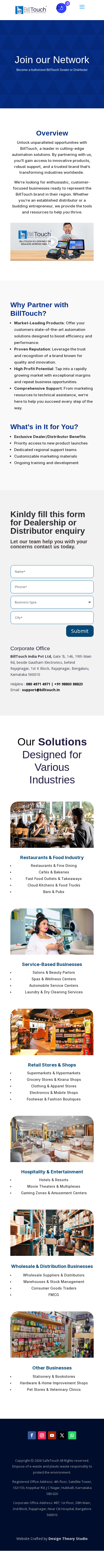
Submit (80, 631)
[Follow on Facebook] (32, 1435)
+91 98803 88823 (68, 684)
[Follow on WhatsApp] (72, 1435)
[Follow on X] (62, 1435)
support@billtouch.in (41, 689)
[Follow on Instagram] (42, 1435)
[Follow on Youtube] (52, 1435)
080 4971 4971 (38, 684)
